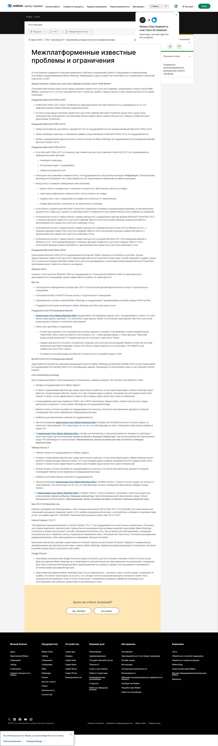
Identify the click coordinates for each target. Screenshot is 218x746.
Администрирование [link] (97, 6)
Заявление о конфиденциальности (119, 723)
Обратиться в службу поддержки (187, 656)
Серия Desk (70, 660)
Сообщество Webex (130, 683)
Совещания (15, 660)
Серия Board (71, 669)
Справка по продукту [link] (73, 6)
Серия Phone (71, 673)
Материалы (138, 6)
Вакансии (176, 679)
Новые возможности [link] (120, 6)
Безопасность (48, 690)
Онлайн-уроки (128, 660)
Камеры (69, 656)
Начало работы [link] (52, 6)
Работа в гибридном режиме (98, 688)
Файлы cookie (140, 723)
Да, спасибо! (79, 611)
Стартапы (94, 683)
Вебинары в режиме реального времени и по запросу (141, 678)
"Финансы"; (94, 664)
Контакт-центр (48, 682)
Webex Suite (47, 652)
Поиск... (156, 6)
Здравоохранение (97, 656)
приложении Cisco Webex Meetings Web (58, 433)
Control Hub (47, 694)
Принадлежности (73, 677)
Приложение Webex (19, 656)
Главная (29, 17)
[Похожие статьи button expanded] (189, 56)
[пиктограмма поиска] (151, 6)
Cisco (174, 652)
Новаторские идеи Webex (184, 669)
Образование (95, 652)
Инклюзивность (128, 673)
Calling (13, 664)
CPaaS (45, 686)
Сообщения (15, 669)
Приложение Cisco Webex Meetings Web (56, 315)
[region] (37, 738)
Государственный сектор (101, 660)
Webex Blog (177, 664)
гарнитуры (70, 652)
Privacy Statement (12, 741)
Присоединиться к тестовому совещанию (140, 656)
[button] (176, 6)
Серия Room (70, 664)
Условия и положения (96, 723)
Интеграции (126, 664)
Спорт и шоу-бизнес (98, 669)
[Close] (71, 734)
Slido (44, 669)
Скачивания (126, 652)
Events (45, 677)
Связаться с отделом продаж (185, 660)
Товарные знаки (154, 723)
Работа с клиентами (98, 673)
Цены (12, 652)
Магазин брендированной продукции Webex (189, 674)
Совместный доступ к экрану (20, 674)
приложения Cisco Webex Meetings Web (76, 422)
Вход (204, 6)
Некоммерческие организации (97, 678)
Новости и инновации (131, 692)
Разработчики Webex (131, 688)
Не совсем (106, 611)
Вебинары (46, 673)
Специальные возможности (134, 669)
